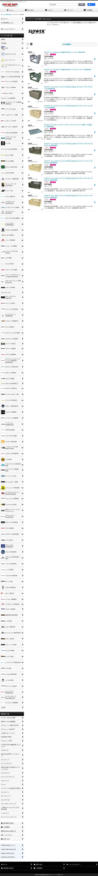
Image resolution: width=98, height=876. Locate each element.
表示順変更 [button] (67, 44)
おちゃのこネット (46, 874)
